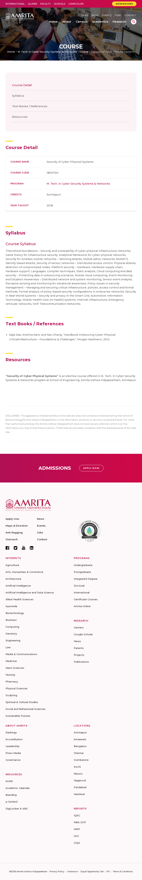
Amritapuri (80, 732)
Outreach (12, 539)
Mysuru (78, 773)
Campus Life (76, 3)
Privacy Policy (57, 871)
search (133, 21)
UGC (76, 835)
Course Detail (22, 85)
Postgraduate (82, 571)
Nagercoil (80, 780)
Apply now (12, 518)
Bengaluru (80, 746)
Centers (79, 627)
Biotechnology (15, 613)
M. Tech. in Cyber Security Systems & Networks (47, 51)
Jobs (118, 15)
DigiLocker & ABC (17, 808)
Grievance (72, 871)
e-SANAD (12, 801)
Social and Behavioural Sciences (25, 708)
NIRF (77, 829)
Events (106, 15)
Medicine (11, 660)
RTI (108, 871)
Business (11, 619)
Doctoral (79, 585)
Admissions (124, 3)
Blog (95, 15)
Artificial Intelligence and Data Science (30, 592)
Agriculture (12, 565)
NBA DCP (80, 822)
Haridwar (79, 794)
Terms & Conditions (123, 871)
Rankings (11, 732)
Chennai (79, 753)
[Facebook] (7, 548)
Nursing (10, 674)
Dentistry (11, 633)
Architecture (13, 578)
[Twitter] (15, 548)
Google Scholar (83, 634)
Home (11, 51)
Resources (20, 116)
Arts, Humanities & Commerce (24, 571)
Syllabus (18, 95)
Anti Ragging (14, 532)
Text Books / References (29, 106)
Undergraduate (83, 565)
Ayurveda (11, 606)
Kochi (77, 766)
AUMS (9, 781)
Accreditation (14, 739)
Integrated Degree (85, 578)
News (84, 15)
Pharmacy (12, 681)
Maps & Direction (17, 525)
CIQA (77, 842)
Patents (79, 648)
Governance (13, 759)
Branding (11, 794)
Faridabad (80, 787)
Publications (81, 661)
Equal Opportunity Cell (92, 871)
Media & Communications (21, 654)
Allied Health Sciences (19, 599)
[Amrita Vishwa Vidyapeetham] (20, 16)
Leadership (12, 746)
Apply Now (91, 468)
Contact (130, 15)
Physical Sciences (17, 688)
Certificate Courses (86, 599)
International (15, 3)
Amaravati (80, 739)
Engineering (13, 640)
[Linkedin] (31, 548)
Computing (12, 626)
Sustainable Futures (18, 715)
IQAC (77, 815)
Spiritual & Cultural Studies (22, 702)
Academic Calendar (18, 788)
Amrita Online (82, 606)
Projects (79, 654)
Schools (59, 3)
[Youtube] (23, 548)
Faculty (45, 3)
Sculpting (11, 695)
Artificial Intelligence (18, 585)
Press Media (13, 753)
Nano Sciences (15, 667)
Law (8, 647)
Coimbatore (81, 759)
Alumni (32, 3)
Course (84, 51)
